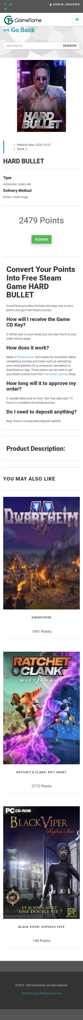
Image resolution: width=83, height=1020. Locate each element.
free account (25, 357)
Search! (70, 45)
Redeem (41, 239)
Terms (25, 993)
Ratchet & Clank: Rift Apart (41, 772)
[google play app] (5, 8)
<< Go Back (19, 30)
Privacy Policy (39, 993)
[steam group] (10, 4)
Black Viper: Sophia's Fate (41, 927)
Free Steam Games (55, 374)
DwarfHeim (41, 617)
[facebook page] (5, 4)
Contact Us (55, 993)
